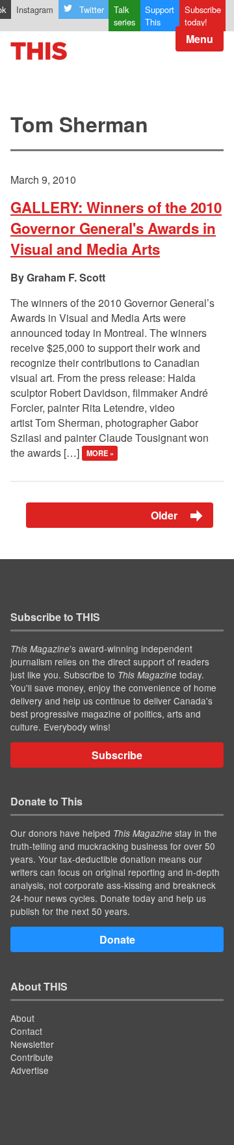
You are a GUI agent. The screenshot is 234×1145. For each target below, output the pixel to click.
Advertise (29, 1070)
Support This (159, 15)
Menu (199, 38)
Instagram (34, 9)
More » (100, 453)
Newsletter (32, 1044)
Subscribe (117, 754)
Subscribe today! (203, 15)
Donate (117, 939)
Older (165, 515)
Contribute (31, 1057)
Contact (26, 1030)
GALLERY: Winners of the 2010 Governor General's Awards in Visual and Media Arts (116, 228)
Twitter (91, 9)
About (22, 1017)
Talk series (124, 15)
